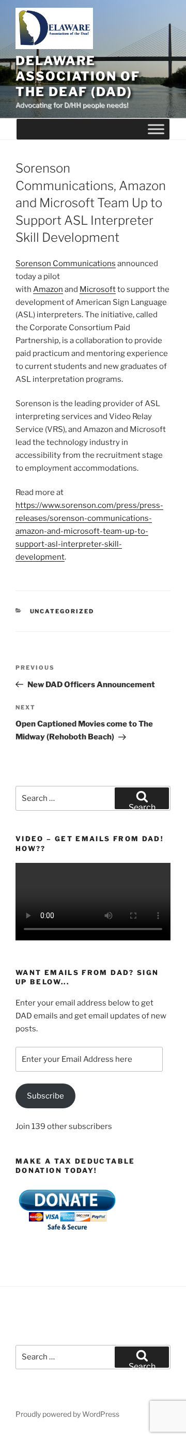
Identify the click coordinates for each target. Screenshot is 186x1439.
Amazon (48, 289)
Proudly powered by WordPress (67, 1414)
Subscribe (45, 1096)
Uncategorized (62, 611)
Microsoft (98, 289)
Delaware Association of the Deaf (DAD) (78, 76)
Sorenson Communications (66, 263)
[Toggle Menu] (156, 129)
